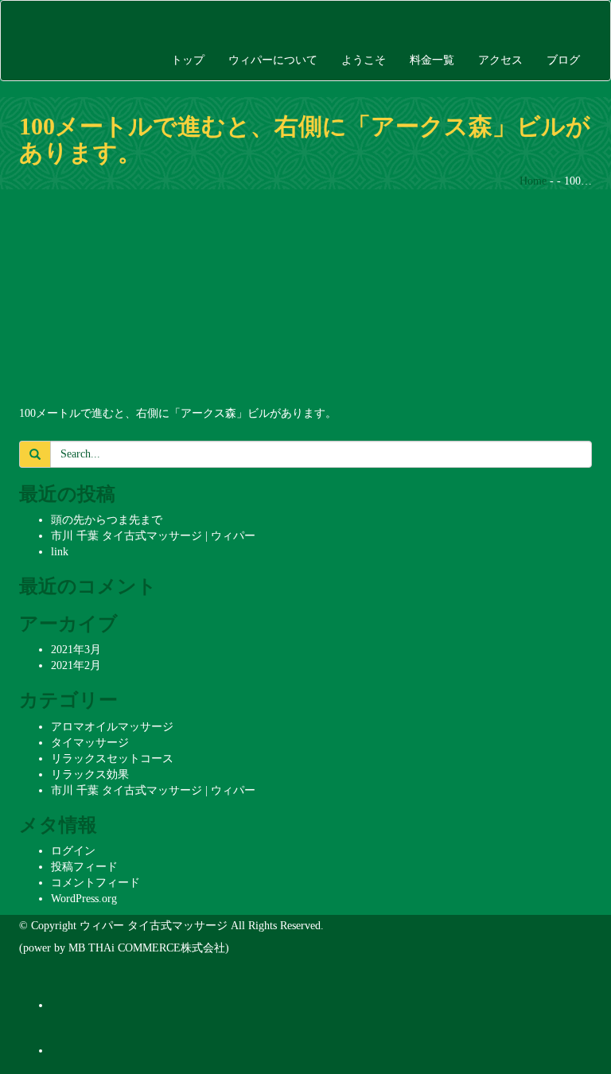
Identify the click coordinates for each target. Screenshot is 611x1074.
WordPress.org (84, 899)
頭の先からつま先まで (106, 520)
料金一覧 (432, 60)
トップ (187, 60)
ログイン (73, 851)
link (59, 552)
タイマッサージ (90, 743)
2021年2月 (76, 665)
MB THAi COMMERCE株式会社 (146, 948)
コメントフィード (95, 883)
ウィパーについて (272, 60)
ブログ (563, 60)
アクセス (500, 60)
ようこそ (363, 60)
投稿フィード (84, 867)
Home (533, 181)
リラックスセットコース (112, 759)
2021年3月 (76, 650)
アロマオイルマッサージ (112, 727)
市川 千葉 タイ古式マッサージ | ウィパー (153, 536)
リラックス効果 (90, 774)
